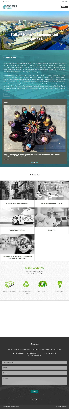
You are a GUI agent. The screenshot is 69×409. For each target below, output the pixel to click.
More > (7, 94)
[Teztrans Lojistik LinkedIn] (6, 1)
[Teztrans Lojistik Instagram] (8, 1)
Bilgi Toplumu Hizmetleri (61, 406)
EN (66, 1)
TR (63, 1)
